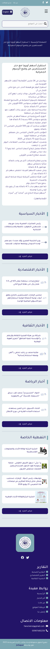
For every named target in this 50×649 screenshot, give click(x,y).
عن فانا (15, 3)
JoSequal (20, 645)
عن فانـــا (41, 603)
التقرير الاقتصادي (37, 575)
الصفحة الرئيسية (38, 42)
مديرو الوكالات (6, 3)
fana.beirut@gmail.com (34, 626)
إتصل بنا (41, 612)
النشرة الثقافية (38, 579)
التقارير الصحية (38, 572)
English (6, 12)
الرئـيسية (41, 594)
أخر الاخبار (41, 598)
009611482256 (38, 631)
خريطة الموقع (39, 607)
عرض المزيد (27, 256)
